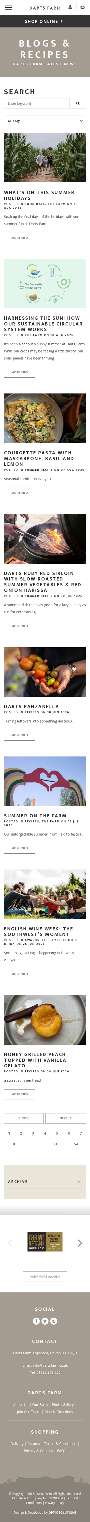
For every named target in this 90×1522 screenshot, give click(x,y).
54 (76, 1144)
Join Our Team (29, 1411)
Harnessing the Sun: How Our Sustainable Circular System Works (43, 324)
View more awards (45, 1276)
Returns (34, 1443)
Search (20, 92)
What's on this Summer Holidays (39, 195)
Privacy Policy (54, 1503)
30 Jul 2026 (71, 595)
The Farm (57, 203)
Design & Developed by (45, 1512)
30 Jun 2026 (58, 712)
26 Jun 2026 (34, 943)
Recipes (32, 712)
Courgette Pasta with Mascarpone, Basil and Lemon (39, 458)
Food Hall (35, 203)
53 (55, 1144)
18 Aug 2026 (62, 335)
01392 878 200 (48, 1372)
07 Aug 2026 (72, 469)
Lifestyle (51, 940)
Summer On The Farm (35, 816)
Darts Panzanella (31, 706)
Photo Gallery (63, 1404)
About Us (21, 1404)
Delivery (17, 1443)
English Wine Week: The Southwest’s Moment (38, 932)
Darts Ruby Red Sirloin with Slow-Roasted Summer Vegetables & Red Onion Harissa (43, 582)
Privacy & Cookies (39, 1450)
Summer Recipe (39, 469)
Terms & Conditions (61, 1443)
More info (19, 237)
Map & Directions (58, 1411)
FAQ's (61, 1450)
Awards (32, 940)
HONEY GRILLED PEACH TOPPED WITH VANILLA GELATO (35, 1060)
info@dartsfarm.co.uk (50, 1365)
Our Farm (40, 1404)
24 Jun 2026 (58, 1071)
